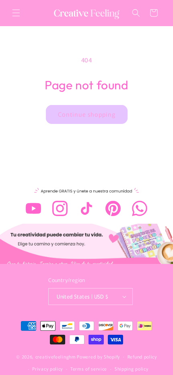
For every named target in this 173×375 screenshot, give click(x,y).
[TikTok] (86, 208)
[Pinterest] (113, 208)
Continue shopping (86, 114)
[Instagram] (60, 208)
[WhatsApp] (139, 208)
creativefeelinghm (55, 356)
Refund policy (142, 356)
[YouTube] (33, 208)
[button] (16, 13)
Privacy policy (47, 368)
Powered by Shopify (98, 356)
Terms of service (88, 368)
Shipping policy (131, 368)
